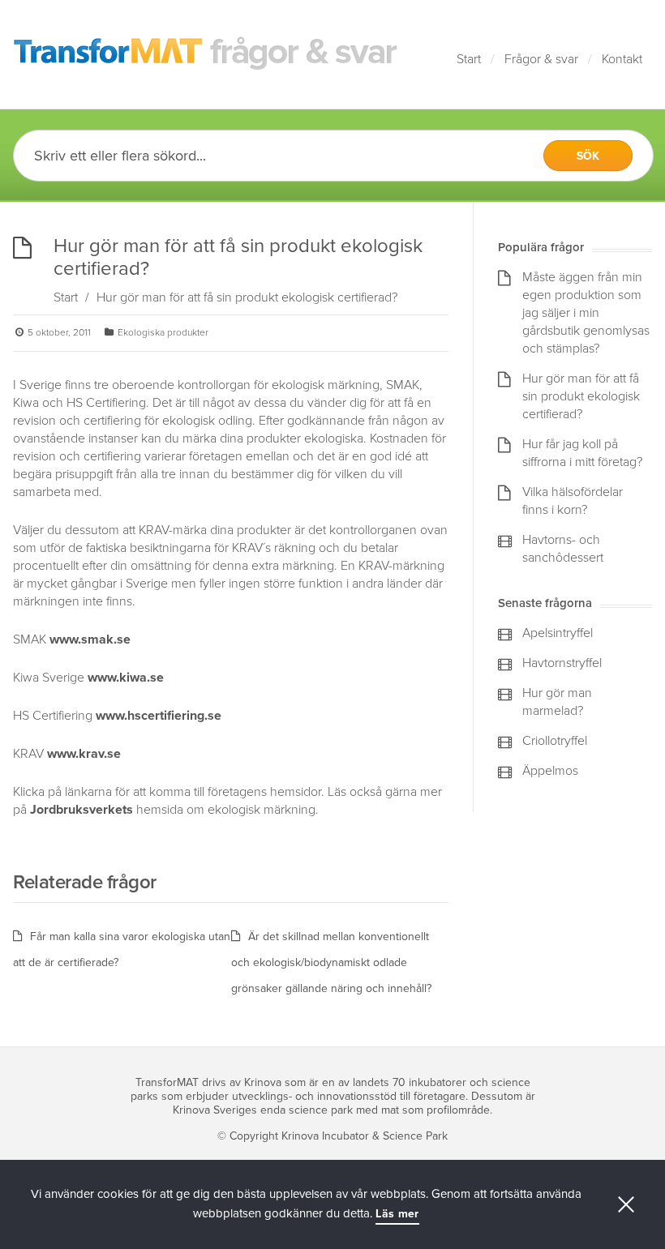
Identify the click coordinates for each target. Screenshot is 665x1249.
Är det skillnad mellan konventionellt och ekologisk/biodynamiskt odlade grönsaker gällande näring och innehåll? (331, 962)
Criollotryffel (554, 741)
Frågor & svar (541, 59)
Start (469, 59)
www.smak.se (90, 639)
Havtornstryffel (562, 663)
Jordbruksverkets (81, 810)
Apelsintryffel (557, 633)
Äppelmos (550, 771)
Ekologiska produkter (163, 332)
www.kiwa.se (126, 677)
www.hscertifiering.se (158, 716)
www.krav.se (84, 754)
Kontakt (622, 59)
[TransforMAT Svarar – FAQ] (206, 54)
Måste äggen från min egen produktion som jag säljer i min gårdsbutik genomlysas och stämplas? (586, 313)
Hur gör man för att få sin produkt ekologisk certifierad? (581, 396)
